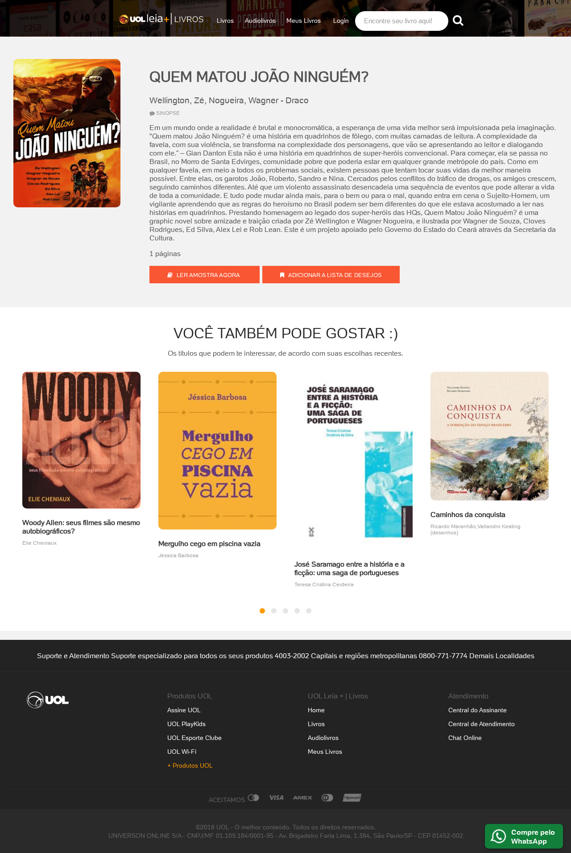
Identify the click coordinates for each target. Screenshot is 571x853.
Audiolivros (260, 21)
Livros (225, 21)
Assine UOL (184, 710)
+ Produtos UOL (190, 765)
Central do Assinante (477, 710)
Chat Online (465, 737)
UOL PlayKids (186, 723)
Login (341, 21)
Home (316, 710)
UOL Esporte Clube (194, 737)
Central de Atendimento (481, 723)
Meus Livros (303, 21)
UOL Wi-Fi (181, 751)
